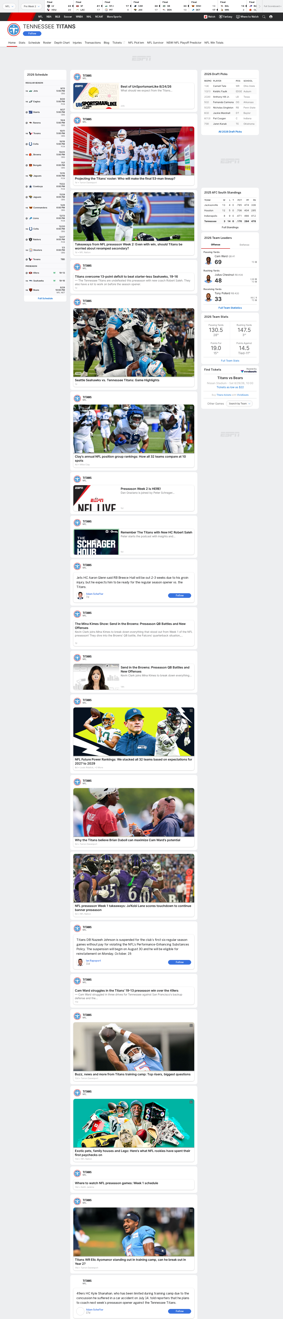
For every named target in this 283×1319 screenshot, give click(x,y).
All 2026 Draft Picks (230, 131)
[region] (230, 211)
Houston (208, 210)
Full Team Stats (230, 360)
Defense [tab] (244, 244)
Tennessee (210, 221)
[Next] (259, 6)
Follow (32, 33)
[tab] (215, 245)
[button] (263, 16)
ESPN (21, 17)
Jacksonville (211, 205)
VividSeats (251, 369)
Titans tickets (224, 394)
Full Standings (230, 227)
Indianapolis (210, 215)
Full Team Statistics (230, 307)
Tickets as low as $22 (230, 387)
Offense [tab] (215, 244)
